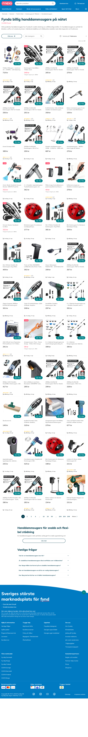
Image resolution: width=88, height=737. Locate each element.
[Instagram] (40, 694)
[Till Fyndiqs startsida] (7, 3)
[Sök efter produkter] (53, 3)
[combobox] (35, 3)
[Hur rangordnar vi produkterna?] (60, 36)
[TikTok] (33, 694)
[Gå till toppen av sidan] (84, 592)
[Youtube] (47, 694)
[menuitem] (7, 9)
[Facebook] (54, 694)
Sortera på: (66, 36)
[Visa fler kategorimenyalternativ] (86, 9)
